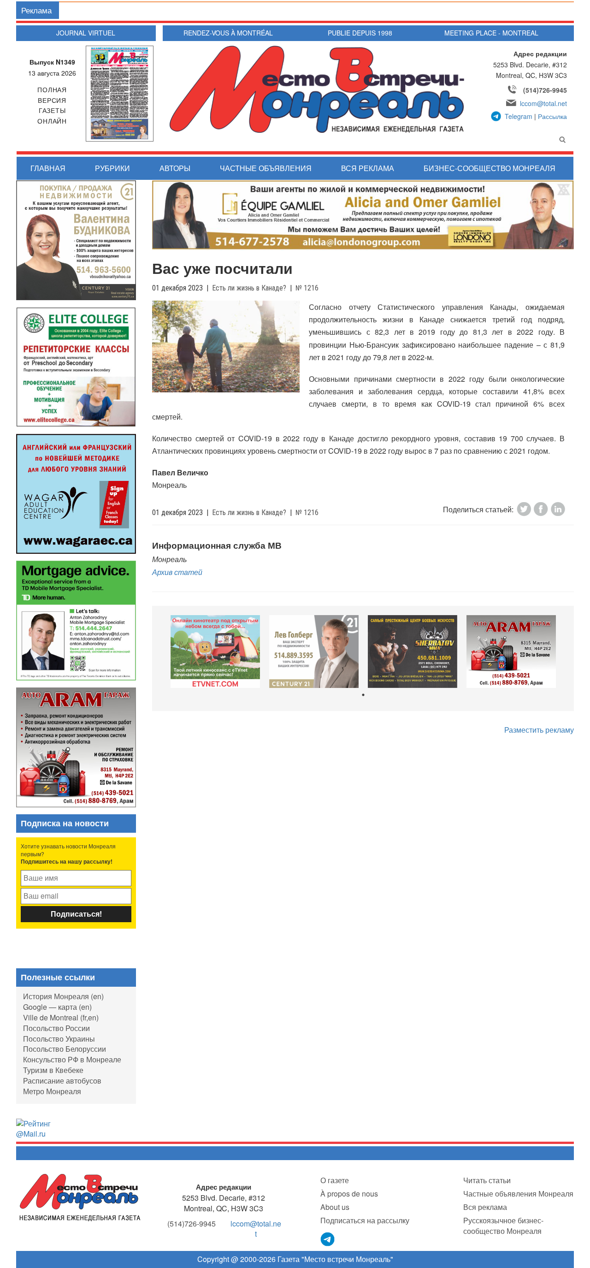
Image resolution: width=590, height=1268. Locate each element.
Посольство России (56, 1028)
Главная (47, 168)
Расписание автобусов (62, 1080)
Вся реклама (367, 168)
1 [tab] (363, 694)
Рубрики (112, 168)
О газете (334, 1180)
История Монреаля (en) (63, 996)
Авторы (174, 168)
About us (334, 1207)
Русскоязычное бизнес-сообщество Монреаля (503, 1225)
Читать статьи (487, 1180)
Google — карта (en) (57, 1006)
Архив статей (177, 572)
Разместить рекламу (539, 729)
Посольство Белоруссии (64, 1048)
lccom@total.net (543, 103)
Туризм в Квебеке (53, 1070)
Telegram (518, 116)
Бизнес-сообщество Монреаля (489, 168)
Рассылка (552, 116)
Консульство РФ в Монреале (72, 1059)
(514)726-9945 (545, 90)
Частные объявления (266, 168)
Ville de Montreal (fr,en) (61, 1017)
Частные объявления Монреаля (518, 1193)
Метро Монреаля (52, 1091)
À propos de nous (349, 1193)
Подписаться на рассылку (364, 1220)
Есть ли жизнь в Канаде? (249, 288)
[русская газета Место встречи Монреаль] (80, 1196)
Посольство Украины (59, 1038)
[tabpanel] (215, 651)
